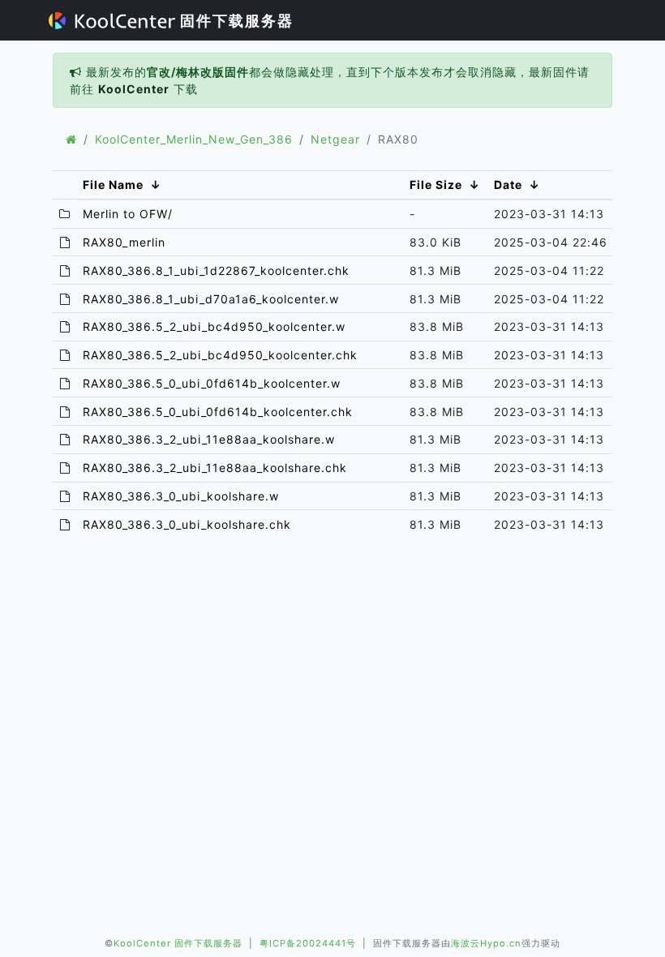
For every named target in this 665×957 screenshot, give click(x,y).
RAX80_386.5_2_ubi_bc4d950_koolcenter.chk (220, 355)
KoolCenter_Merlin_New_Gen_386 (194, 139)
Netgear (335, 139)
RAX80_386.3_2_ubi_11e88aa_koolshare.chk (215, 467)
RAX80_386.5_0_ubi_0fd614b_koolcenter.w (212, 383)
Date (508, 184)
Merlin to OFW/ (128, 214)
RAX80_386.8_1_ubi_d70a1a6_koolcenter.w (211, 299)
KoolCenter (133, 89)
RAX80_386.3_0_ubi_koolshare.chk (187, 524)
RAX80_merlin (124, 242)
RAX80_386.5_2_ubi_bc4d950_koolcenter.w (214, 326)
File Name (113, 184)
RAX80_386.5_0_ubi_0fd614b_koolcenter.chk (218, 411)
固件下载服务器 (234, 20)
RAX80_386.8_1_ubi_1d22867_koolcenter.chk (216, 270)
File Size (436, 184)
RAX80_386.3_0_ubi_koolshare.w (181, 496)
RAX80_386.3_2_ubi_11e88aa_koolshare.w (209, 439)
